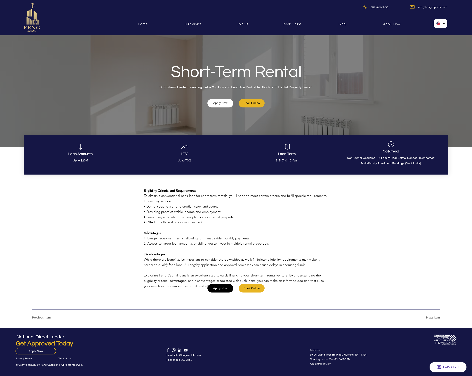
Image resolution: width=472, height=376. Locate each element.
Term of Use (65, 358)
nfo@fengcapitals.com (188, 355)
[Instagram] (173, 350)
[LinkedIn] (179, 350)
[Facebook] (168, 350)
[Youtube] (185, 350)
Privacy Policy (24, 358)
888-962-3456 (184, 359)
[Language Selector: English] (440, 23)
